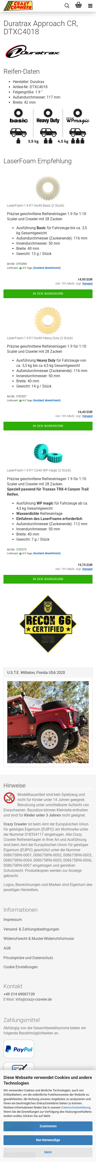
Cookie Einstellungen (20, 967)
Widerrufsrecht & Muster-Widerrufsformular (38, 938)
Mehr (48, 1152)
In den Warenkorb (48, 293)
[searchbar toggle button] (67, 6)
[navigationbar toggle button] (90, 6)
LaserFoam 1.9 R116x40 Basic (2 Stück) (35, 205)
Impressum (12, 919)
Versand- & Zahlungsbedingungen (31, 929)
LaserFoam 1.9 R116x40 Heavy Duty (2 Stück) (40, 338)
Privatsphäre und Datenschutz (28, 958)
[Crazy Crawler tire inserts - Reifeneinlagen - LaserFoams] (16, 6)
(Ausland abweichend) (47, 268)
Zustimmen (48, 1126)
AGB (7, 948)
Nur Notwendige (48, 1140)
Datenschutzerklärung (75, 1107)
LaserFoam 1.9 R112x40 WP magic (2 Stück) (39, 470)
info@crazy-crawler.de (34, 999)
